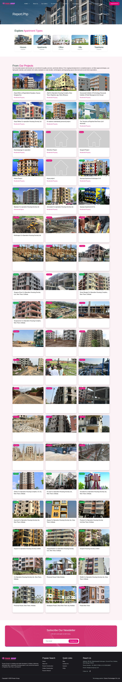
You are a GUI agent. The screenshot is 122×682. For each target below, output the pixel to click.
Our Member (54, 3)
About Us (35, 3)
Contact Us (98, 3)
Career (84, 3)
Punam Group (15, 678)
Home (99, 14)
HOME (26, 3)
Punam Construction (47, 666)
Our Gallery (44, 3)
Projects (65, 3)
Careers (65, 666)
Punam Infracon (46, 670)
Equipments (76, 3)
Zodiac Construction (47, 668)
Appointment (114, 3)
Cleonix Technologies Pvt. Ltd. (112, 678)
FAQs (64, 668)
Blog (90, 3)
